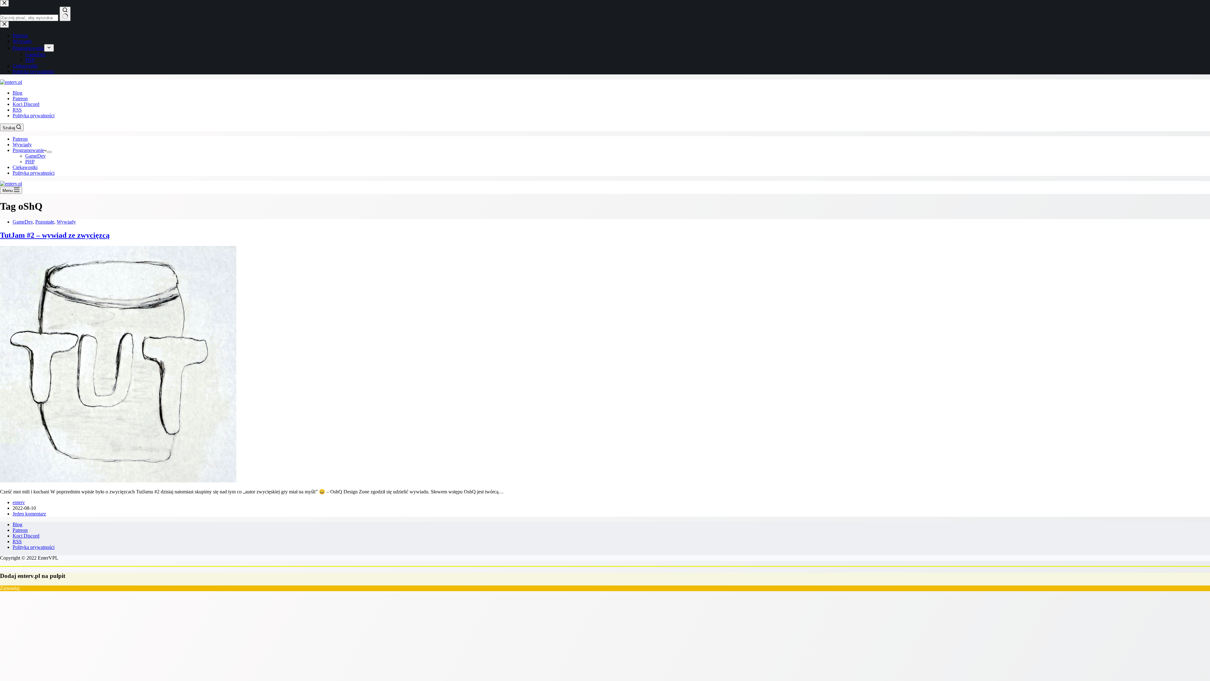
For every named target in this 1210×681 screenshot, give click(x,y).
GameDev (35, 156)
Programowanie (28, 150)
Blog (17, 93)
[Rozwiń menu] (49, 152)
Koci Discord (26, 104)
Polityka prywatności (34, 115)
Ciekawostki (25, 167)
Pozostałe (44, 221)
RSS (17, 110)
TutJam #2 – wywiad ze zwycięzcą (55, 235)
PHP (30, 161)
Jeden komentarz (29, 513)
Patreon (20, 98)
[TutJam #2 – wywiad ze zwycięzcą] (118, 480)
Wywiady (22, 144)
